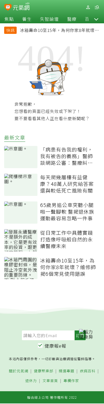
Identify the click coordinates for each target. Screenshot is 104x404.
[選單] (96, 7)
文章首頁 (50, 381)
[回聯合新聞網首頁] (8, 7)
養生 (27, 19)
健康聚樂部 (43, 371)
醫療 (72, 19)
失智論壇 (49, 19)
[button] (96, 18)
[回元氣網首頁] (21, 7)
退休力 (31, 381)
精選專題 (66, 371)
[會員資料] (88, 7)
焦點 (9, 19)
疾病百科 (87, 371)
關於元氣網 (18, 371)
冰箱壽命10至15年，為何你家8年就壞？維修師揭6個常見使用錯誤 (59, 30)
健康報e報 (55, 346)
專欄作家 (71, 381)
